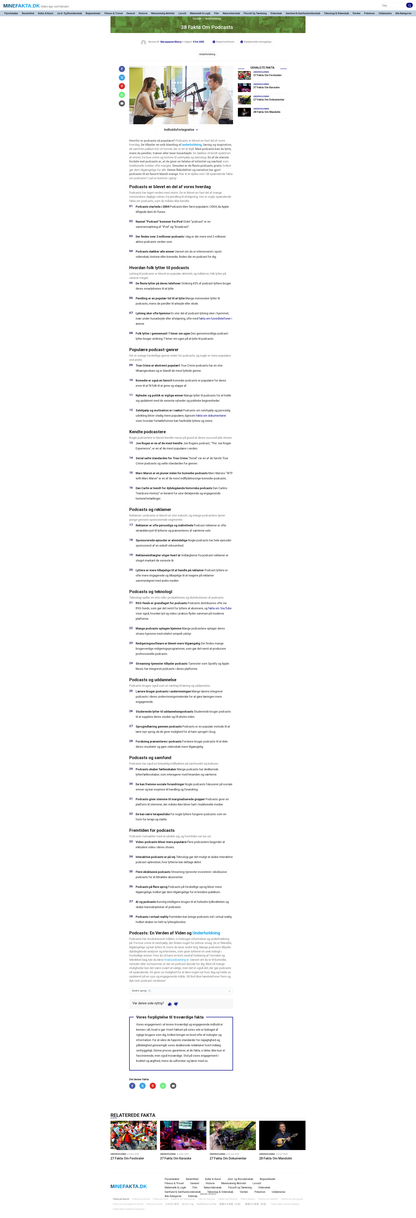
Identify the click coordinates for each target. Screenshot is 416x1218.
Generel (130, 13)
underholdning (192, 144)
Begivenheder (93, 13)
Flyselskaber (11, 13)
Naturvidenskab (231, 13)
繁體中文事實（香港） (256, 1204)
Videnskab (276, 13)
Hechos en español (268, 1199)
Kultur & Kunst (45, 13)
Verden (356, 13)
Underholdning (213, 18)
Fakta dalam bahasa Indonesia (128, 1209)
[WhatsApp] (122, 95)
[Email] (122, 103)
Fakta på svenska (141, 1199)
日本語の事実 (172, 1204)
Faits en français (206, 1199)
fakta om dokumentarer (211, 415)
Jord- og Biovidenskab (69, 13)
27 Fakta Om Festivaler (267, 75)
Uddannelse (385, 13)
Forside (197, 18)
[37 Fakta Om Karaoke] (244, 87)
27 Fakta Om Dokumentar (269, 99)
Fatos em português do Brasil (128, 1204)
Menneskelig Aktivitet (163, 13)
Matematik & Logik (200, 13)
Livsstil (182, 13)
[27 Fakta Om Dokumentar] (244, 99)
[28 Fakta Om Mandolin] (244, 112)
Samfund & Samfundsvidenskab (303, 13)
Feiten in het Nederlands (183, 1199)
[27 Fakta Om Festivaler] (244, 75)
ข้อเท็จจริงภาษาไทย (206, 1204)
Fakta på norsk (160, 1199)
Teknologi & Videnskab (336, 13)
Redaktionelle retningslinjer (258, 41)
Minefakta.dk (21, 5)
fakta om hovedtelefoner (215, 318)
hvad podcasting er (176, 959)
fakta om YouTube (220, 608)
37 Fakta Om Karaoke (266, 87)
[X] (122, 77)
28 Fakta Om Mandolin (266, 112)
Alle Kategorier (403, 13)
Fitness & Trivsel (113, 13)
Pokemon (369, 13)
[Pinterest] (122, 86)
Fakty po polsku (154, 1204)
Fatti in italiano (248, 1199)
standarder (189, 1040)
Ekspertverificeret (225, 41)
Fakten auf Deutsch (228, 1199)
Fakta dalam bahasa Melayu (285, 1204)
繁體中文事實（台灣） (230, 1204)
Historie (143, 13)
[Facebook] (122, 69)
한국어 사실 (188, 1204)
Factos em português (292, 1199)
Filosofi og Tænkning (255, 13)
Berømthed (28, 13)
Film (216, 13)
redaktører (197, 1045)
